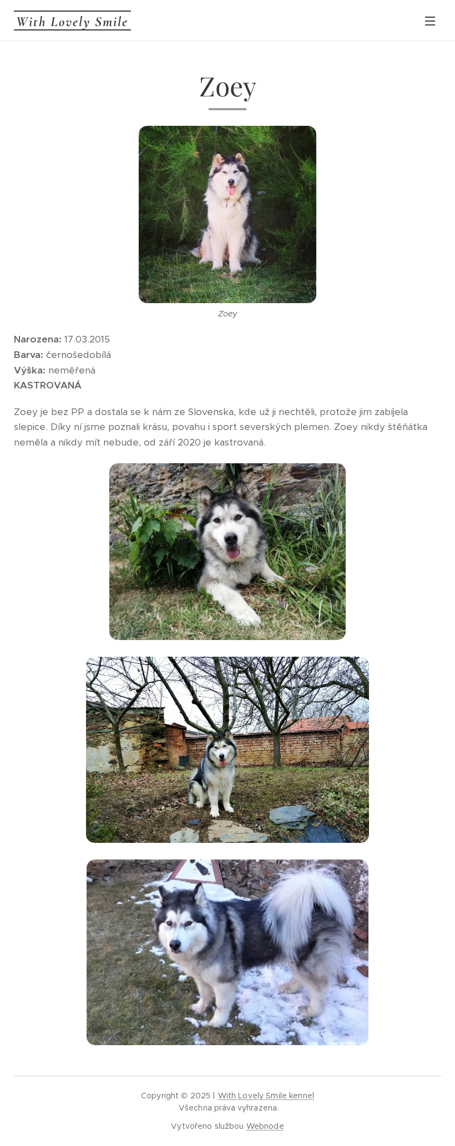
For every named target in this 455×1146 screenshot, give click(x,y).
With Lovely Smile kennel (266, 1096)
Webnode (265, 1126)
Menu (430, 20)
